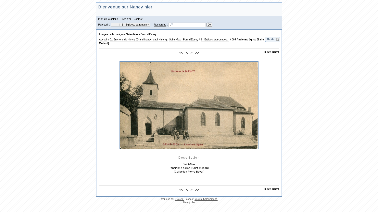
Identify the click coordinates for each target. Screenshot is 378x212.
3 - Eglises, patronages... (215, 39)
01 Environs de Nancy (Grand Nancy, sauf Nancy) (139, 39)
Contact (138, 18)
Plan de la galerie (108, 18)
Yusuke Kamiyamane (206, 199)
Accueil (103, 39)
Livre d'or (126, 18)
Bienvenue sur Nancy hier (125, 7)
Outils (270, 39)
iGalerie (179, 199)
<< (181, 52)
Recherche (160, 24)
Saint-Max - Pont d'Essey (141, 34)
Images (103, 34)
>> (197, 52)
